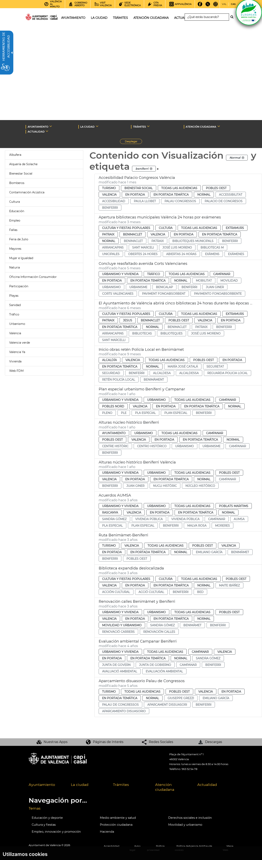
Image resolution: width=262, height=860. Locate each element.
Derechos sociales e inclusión (190, 818)
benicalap (164, 287)
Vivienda (15, 361)
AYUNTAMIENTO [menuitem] (73, 18)
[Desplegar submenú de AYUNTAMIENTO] (50, 126)
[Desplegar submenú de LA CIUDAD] (97, 126)
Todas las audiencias (179, 188)
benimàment (154, 379)
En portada (135, 194)
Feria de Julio (18, 239)
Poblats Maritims (233, 506)
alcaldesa (162, 373)
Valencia (15, 333)
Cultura (14, 202)
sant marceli (143, 247)
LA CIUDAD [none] (87, 126)
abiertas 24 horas (181, 254)
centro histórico (152, 446)
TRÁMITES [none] (139, 126)
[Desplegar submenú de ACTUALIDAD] (47, 131)
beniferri (110, 207)
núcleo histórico (200, 486)
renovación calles (159, 632)
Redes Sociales (161, 742)
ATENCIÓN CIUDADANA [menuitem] (151, 18)
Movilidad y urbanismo (185, 825)
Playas (13, 295)
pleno (107, 413)
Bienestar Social (20, 173)
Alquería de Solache (23, 164)
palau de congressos (120, 704)
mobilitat (204, 280)
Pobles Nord (113, 406)
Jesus (127, 320)
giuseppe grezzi (181, 698)
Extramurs (235, 228)
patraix (157, 241)
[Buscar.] (233, 16)
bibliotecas (142, 333)
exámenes (236, 254)
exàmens (212, 254)
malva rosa (197, 525)
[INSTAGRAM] (215, 5)
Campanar (221, 274)
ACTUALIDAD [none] (36, 131)
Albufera (15, 155)
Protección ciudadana (116, 825)
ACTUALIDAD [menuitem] (184, 18)
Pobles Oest (216, 188)
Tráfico (14, 314)
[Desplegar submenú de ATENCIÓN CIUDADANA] (218, 126)
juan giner (215, 287)
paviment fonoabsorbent (163, 293)
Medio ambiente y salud (118, 818)
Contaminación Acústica (26, 192)
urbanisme (138, 287)
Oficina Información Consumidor (33, 277)
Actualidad (207, 784)
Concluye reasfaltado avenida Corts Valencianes (143, 263)
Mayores (15, 249)
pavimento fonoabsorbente (218, 293)
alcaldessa (189, 373)
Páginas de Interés (108, 742)
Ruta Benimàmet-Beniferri (123, 535)
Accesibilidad (111, 846)
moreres (222, 525)
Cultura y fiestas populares (126, 228)
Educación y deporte (47, 818)
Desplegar (133, 142)
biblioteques (171, 333)
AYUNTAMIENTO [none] (38, 126)
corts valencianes (117, 293)
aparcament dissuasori (167, 704)
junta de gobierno (155, 665)
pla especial (145, 413)
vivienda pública (185, 519)
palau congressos (180, 201)
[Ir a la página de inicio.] (34, 18)
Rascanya (110, 512)
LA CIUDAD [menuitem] (99, 18)
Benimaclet (132, 234)
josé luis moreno (177, 247)
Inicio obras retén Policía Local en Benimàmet (141, 349)
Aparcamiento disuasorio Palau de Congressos (142, 681)
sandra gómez (114, 519)
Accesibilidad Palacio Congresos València (137, 177)
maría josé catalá (183, 366)
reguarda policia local (227, 373)
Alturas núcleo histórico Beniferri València (137, 462)
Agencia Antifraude (200, 846)
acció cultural (151, 592)
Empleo (14, 220)
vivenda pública (149, 519)
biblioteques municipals (192, 241)
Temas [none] (35, 808)
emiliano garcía (209, 552)
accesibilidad (113, 201)
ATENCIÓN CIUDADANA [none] (201, 126)
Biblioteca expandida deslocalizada (131, 568)
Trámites (121, 784)
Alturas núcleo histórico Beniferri (129, 422)
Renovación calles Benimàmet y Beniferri (137, 601)
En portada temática (171, 194)
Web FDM (16, 371)
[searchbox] (207, 17)
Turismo (109, 188)
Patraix (108, 234)
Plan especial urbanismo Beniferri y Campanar (142, 389)
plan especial (175, 413)
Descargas (213, 742)
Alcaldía (109, 360)
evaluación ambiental (164, 671)
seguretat (215, 366)
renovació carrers (118, 632)
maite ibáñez (229, 585)
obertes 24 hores (143, 254)
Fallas (13, 230)
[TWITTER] (207, 5)
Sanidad (15, 305)
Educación (16, 211)
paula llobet (145, 201)
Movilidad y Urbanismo (122, 625)
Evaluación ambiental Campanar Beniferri (138, 641)
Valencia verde (19, 342)
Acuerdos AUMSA (115, 495)
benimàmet (240, 552)
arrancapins (113, 247)
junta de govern (116, 665)
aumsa (239, 519)
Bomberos (16, 183)
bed (200, 592)
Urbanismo (17, 324)
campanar (237, 446)
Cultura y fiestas (44, 825)
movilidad (229, 280)
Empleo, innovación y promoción (56, 831)
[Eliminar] (243, 157)
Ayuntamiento (114, 433)
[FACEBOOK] (200, 5)
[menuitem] (47, 787)
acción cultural (116, 592)
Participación (18, 286)
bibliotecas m (212, 247)
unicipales (111, 254)
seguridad (111, 373)
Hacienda (107, 831)
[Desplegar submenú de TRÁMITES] (148, 126)
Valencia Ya (17, 352)
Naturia (14, 267)
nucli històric (165, 486)
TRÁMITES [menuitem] (120, 18)
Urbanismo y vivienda (120, 274)
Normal (203, 194)
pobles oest (136, 558)
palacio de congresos (224, 201)
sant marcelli (113, 340)
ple (123, 413)
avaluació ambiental (119, 671)
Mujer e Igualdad (21, 258)
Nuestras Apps (56, 742)
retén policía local (118, 379)
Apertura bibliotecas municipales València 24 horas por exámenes (160, 217)
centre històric (115, 446)
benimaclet (133, 241)
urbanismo (111, 287)
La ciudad (79, 784)
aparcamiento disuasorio (124, 711)
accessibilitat (230, 194)
